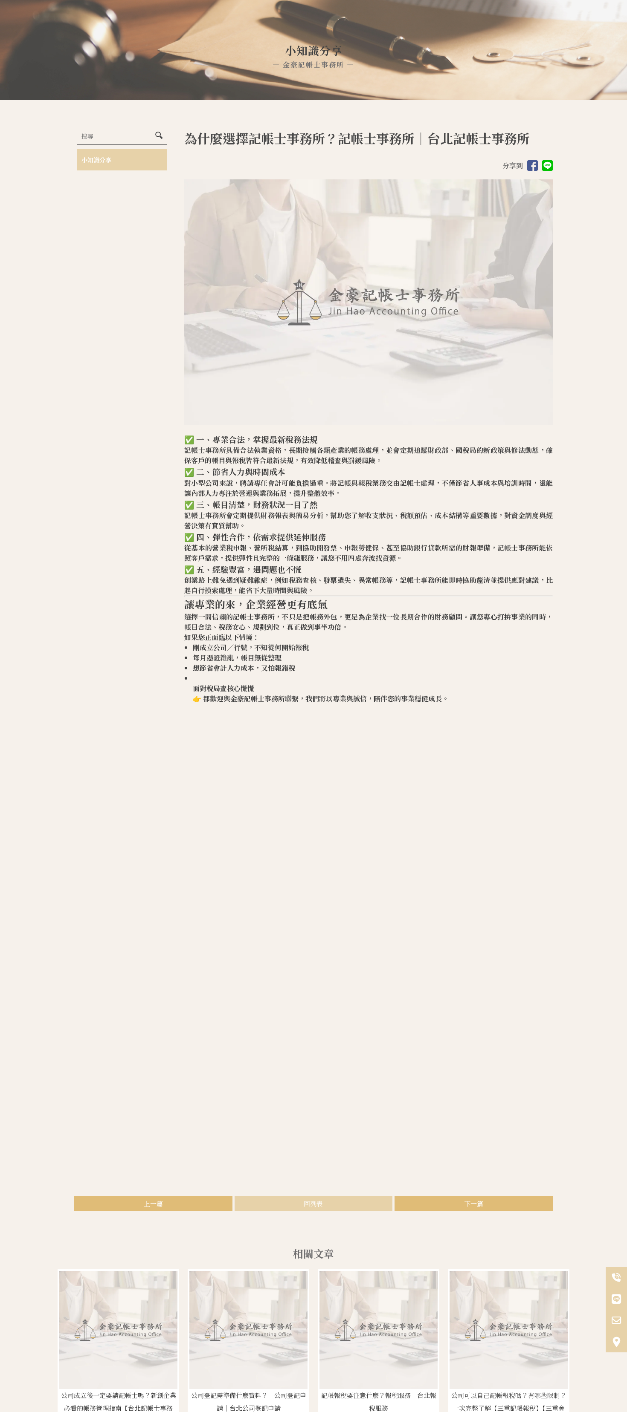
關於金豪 (281, 24)
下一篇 (473, 1203)
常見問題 (490, 24)
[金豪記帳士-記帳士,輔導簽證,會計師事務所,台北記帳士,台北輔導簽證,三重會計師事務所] (128, 25)
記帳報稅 (365, 24)
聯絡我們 (532, 24)
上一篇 (153, 1203)
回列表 (313, 1203)
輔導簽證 (407, 24)
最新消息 (448, 24)
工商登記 (323, 24)
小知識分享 (96, 160)
